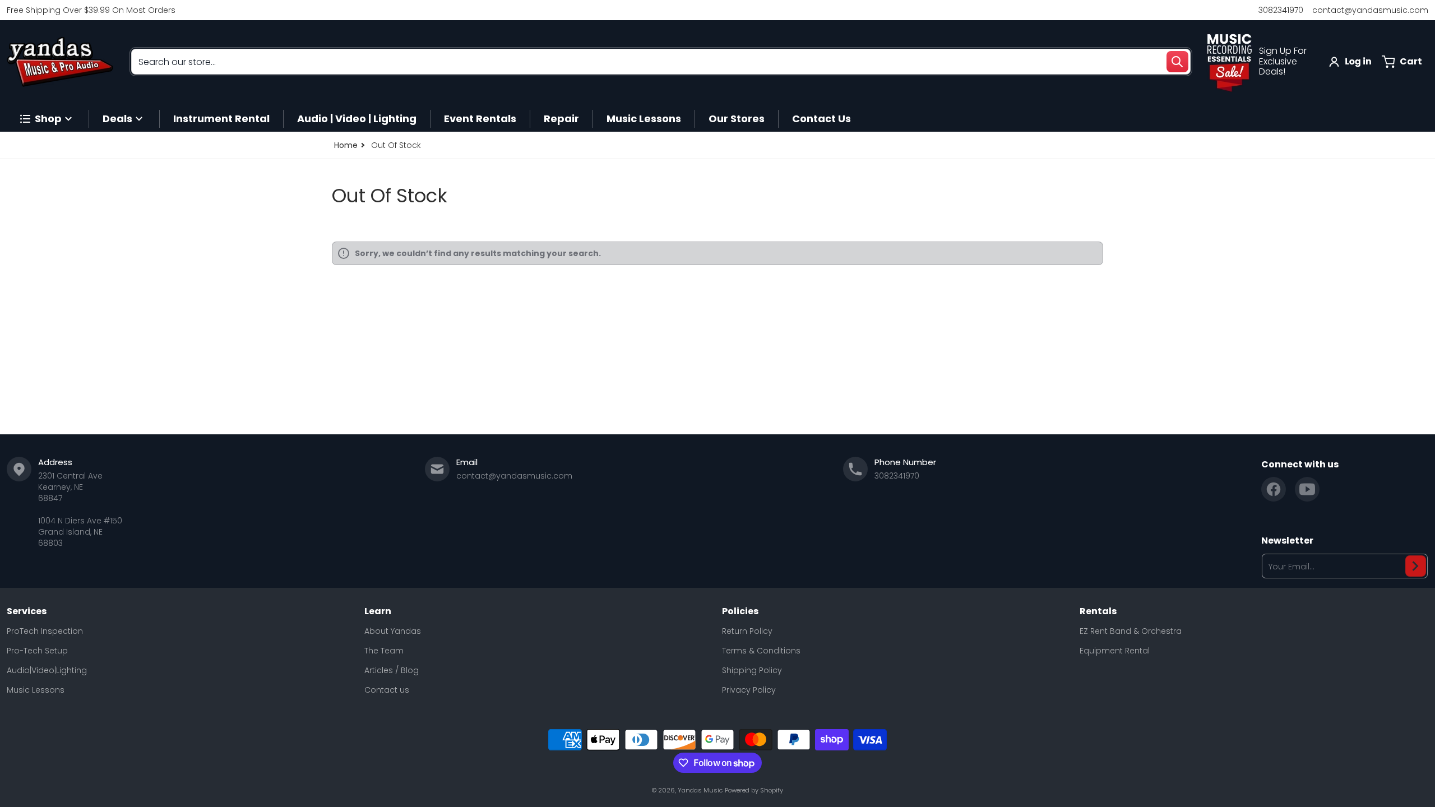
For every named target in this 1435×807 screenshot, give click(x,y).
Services (27, 611)
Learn (377, 611)
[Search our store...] (1177, 61)
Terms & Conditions (761, 650)
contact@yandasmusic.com (1370, 10)
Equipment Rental (1115, 650)
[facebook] (1273, 489)
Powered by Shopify (754, 790)
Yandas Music (700, 790)
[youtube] (1307, 489)
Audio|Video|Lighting (47, 670)
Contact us (386, 689)
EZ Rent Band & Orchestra (1131, 631)
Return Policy (747, 631)
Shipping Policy (752, 670)
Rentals (1098, 611)
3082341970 (1280, 10)
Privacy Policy (749, 689)
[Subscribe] (1415, 566)
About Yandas (392, 631)
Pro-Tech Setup (37, 650)
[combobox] (661, 62)
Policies (740, 611)
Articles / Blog (391, 670)
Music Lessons (35, 689)
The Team (384, 650)
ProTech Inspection (45, 631)
